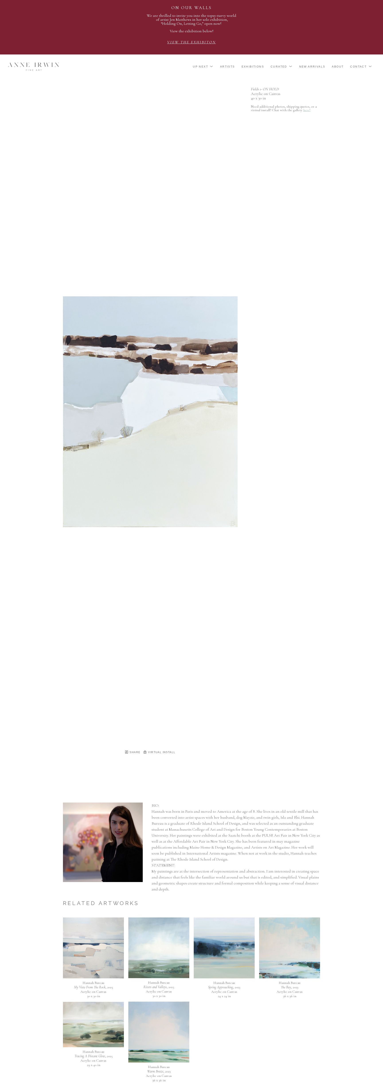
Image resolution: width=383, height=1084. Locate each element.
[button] (203, 66)
